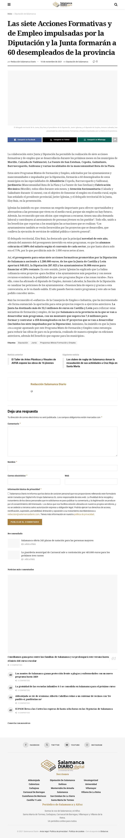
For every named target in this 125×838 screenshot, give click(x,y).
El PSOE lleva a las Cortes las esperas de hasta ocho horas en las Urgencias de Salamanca (64, 708)
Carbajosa (34, 788)
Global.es (104, 831)
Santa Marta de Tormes (62, 800)
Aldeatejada (34, 780)
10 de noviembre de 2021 (51, 62)
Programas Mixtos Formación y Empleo (58, 343)
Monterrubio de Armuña (62, 788)
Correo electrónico (18, 475)
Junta (34, 343)
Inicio (10, 14)
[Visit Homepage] (62, 5)
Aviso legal (44, 831)
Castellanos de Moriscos (34, 796)
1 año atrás (29, 559)
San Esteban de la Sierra (62, 796)
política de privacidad (84, 514)
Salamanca (62, 792)
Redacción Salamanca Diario (23, 62)
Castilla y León (34, 800)
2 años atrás (29, 544)
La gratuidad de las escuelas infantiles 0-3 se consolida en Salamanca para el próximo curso (65, 686)
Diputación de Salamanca (25, 14)
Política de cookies (76, 831)
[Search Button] (115, 4)
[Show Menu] (9, 4)
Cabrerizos (34, 784)
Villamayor (91, 788)
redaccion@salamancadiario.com (23, 514)
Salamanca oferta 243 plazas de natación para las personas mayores (57, 540)
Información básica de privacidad (25, 489)
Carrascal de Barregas (34, 792)
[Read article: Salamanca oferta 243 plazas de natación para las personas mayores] (14, 543)
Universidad (91, 784)
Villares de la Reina (91, 792)
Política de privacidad (59, 831)
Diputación (23, 343)
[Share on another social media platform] (114, 139)
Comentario (14, 423)
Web (67, 475)
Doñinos (62, 784)
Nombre (12, 461)
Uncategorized (91, 780)
